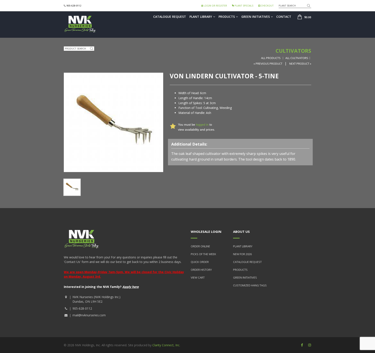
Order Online (200, 246)
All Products (271, 58)
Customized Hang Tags (250, 285)
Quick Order (200, 262)
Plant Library (200, 17)
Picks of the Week (203, 254)
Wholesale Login (206, 231)
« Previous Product (268, 64)
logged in (202, 124)
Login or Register (215, 5)
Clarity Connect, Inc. (166, 345)
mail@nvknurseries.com (89, 315)
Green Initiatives (255, 17)
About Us (241, 231)
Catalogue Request (169, 17)
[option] (72, 187)
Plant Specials (243, 5)
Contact (283, 17)
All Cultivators (296, 58)
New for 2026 (242, 254)
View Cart (198, 277)
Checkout (267, 5)
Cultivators (293, 50)
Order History (201, 270)
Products (227, 17)
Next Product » (300, 64)
